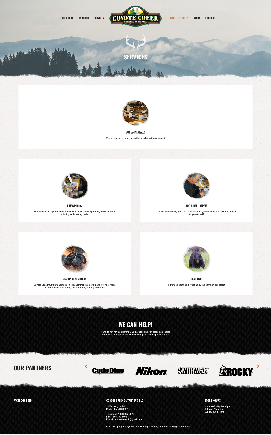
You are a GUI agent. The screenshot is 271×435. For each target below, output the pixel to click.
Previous (87, 366)
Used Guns (68, 18)
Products (83, 18)
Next (258, 366)
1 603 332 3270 (126, 414)
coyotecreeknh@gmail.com (128, 419)
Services (99, 18)
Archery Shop (179, 18)
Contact (210, 18)
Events (197, 18)
